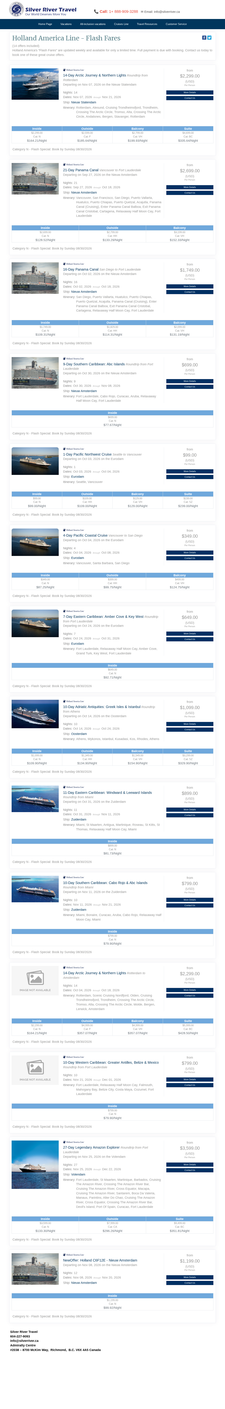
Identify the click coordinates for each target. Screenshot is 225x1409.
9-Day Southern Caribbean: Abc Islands (94, 364)
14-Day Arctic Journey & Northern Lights (94, 75)
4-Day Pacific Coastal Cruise (85, 535)
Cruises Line (121, 24)
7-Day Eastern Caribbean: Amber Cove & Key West (103, 617)
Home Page (45, 24)
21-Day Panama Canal (80, 170)
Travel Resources (147, 24)
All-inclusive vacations (93, 24)
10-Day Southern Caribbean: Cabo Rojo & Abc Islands (105, 883)
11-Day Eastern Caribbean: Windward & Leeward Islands (107, 793)
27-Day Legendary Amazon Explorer (91, 1147)
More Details (190, 92)
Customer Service (176, 24)
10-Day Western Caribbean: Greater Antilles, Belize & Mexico (111, 1062)
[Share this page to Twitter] (209, 38)
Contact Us (190, 98)
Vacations (66, 24)
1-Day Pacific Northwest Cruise (87, 454)
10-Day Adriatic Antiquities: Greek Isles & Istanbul (101, 707)
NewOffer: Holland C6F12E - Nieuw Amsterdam (100, 1260)
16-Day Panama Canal (80, 269)
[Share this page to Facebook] (204, 38)
